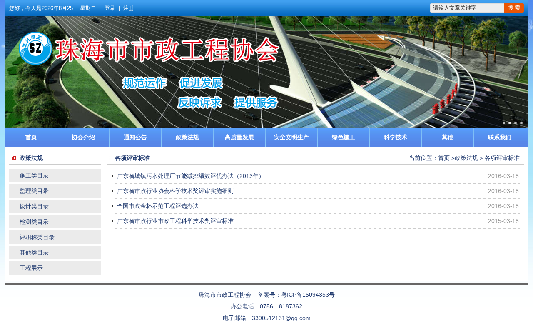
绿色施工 (343, 137)
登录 (110, 8)
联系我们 (499, 137)
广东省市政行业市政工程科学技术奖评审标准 (175, 221)
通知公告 (135, 137)
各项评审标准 (502, 158)
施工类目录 (34, 175)
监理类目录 (34, 191)
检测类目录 (34, 221)
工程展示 (31, 268)
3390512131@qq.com (281, 318)
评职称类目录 (37, 237)
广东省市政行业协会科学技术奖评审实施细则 (175, 191)
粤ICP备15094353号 (308, 294)
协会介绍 (83, 137)
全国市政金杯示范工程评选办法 (158, 206)
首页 (31, 137)
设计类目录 (34, 206)
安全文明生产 (291, 137)
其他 (447, 137)
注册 (128, 8)
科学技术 (395, 137)
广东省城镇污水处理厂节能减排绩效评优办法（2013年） (190, 176)
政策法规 (187, 137)
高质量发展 (239, 137)
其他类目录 (34, 252)
